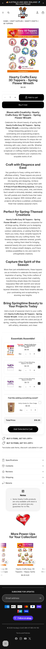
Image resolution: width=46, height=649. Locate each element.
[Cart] (43, 12)
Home (5, 21)
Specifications (12, 460)
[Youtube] (25, 638)
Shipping (9, 477)
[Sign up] (40, 598)
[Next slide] (43, 3)
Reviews (9, 471)
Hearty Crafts (31, 21)
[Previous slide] (3, 3)
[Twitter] (29, 638)
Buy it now (23, 105)
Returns (9, 483)
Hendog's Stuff (18, 628)
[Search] (8, 12)
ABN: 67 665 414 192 (31, 628)
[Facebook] (16, 638)
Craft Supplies (16, 21)
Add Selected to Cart (23, 429)
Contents (9, 466)
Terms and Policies (23, 633)
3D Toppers (8, 23)
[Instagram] (20, 638)
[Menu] (3, 13)
